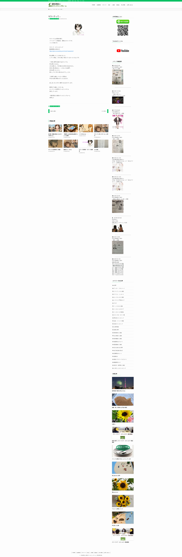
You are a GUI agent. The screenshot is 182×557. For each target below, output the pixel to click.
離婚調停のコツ (117, 362)
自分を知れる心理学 (118, 347)
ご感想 (91, 552)
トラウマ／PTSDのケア (119, 300)
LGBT (115, 285)
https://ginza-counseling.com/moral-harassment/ (61, 51)
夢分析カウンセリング (119, 318)
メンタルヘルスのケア (119, 309)
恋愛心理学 (116, 329)
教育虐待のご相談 (118, 332)
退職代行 (116, 356)
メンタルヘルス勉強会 (119, 312)
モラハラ (84, 552)
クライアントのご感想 (119, 291)
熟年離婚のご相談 (118, 338)
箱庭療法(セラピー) (118, 341)
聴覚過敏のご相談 (118, 344)
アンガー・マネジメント (119, 288)
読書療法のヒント (118, 353)
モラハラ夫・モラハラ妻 (54, 18)
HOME (74, 552)
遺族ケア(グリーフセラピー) (120, 359)
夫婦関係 (78, 552)
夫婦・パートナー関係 (119, 321)
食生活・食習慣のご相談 (119, 365)
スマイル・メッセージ (119, 294)
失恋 (88, 552)
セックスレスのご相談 (119, 297)
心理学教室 (116, 326)
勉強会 (96, 552)
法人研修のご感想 (118, 335)
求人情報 (101, 552)
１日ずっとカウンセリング (120, 368)
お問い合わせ (106, 552)
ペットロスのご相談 (118, 306)
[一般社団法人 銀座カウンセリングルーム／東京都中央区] (58, 5)
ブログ (115, 303)
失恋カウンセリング (118, 323)
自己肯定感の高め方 (118, 350)
